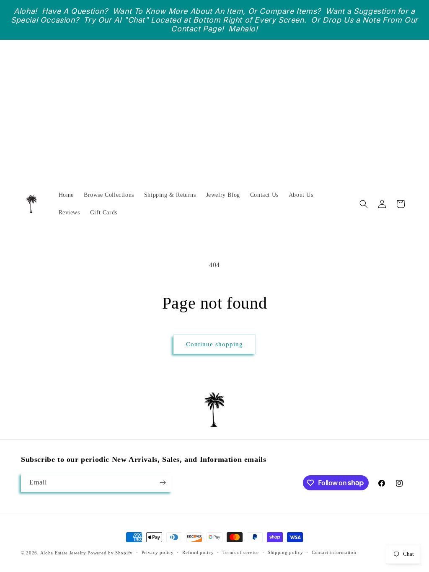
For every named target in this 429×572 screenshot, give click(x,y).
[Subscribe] (162, 482)
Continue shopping (214, 344)
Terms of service (240, 552)
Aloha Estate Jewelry (63, 552)
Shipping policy (285, 552)
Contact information (334, 552)
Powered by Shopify (110, 552)
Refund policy (198, 552)
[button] (363, 204)
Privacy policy (158, 552)
